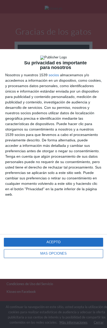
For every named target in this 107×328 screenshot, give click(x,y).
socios (54, 75)
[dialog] (53, 164)
